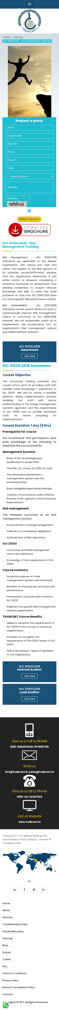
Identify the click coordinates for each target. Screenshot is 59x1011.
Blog (5, 945)
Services (7, 917)
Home (7, 37)
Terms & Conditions (14, 973)
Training (18, 37)
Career (6, 959)
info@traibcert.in (16, 772)
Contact (7, 994)
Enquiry (6, 952)
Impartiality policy (13, 931)
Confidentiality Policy (15, 924)
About (6, 910)
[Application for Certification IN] (29, 230)
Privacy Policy (10, 980)
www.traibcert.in (30, 822)
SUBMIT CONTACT (29, 219)
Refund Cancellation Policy (18, 987)
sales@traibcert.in (41, 772)
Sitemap (7, 938)
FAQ (4, 966)
